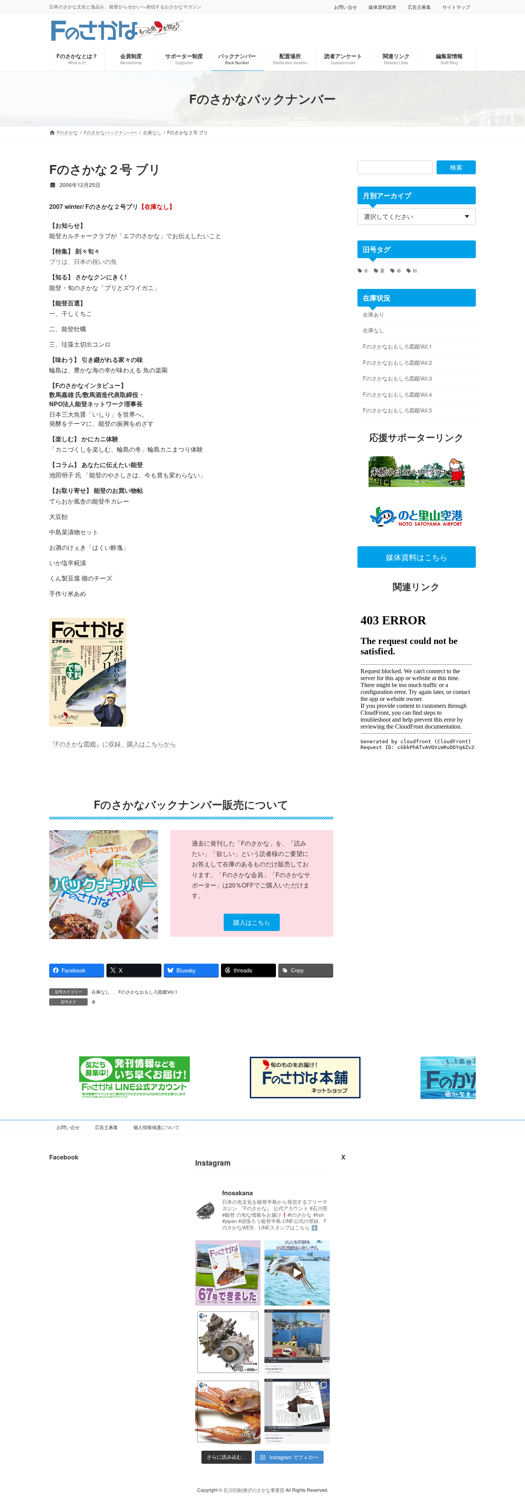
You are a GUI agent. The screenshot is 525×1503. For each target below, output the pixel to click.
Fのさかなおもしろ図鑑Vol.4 (397, 394)
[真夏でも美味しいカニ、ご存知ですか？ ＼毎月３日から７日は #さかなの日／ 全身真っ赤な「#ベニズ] (228, 1411)
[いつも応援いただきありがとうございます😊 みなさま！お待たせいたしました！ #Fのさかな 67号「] (228, 1273)
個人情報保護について (156, 1127)
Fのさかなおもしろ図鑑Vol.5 (397, 410)
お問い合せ (345, 6)
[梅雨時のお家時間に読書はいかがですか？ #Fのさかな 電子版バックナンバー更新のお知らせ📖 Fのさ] (297, 1411)
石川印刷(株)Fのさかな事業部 (253, 1489)
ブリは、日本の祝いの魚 (83, 261)
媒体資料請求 (382, 6)
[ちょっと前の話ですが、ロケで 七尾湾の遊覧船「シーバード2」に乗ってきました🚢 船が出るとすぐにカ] (297, 1273)
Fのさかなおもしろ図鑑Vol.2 (397, 362)
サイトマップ (456, 6)
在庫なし (100, 991)
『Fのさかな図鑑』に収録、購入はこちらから (112, 743)
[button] (252, 922)
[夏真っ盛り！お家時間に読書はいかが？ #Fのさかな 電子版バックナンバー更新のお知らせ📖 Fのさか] (297, 1342)
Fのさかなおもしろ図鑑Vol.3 (397, 378)
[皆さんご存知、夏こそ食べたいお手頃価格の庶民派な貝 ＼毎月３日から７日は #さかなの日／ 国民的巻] (228, 1342)
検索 (456, 167)
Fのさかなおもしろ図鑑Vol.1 (148, 991)
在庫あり (373, 314)
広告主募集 (419, 6)
